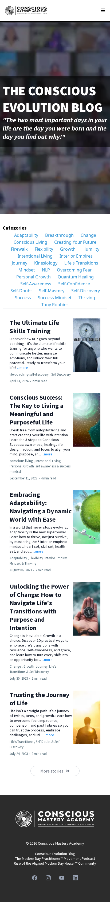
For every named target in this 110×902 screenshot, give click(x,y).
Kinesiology (45, 263)
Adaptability (26, 235)
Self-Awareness (35, 283)
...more (22, 367)
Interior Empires (76, 256)
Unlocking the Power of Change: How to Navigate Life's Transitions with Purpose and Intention (39, 607)
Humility (90, 249)
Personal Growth (33, 276)
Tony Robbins (55, 304)
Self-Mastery (51, 290)
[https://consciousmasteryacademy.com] (26, 11)
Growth (68, 249)
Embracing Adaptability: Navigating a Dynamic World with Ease (41, 506)
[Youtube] (62, 878)
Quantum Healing (76, 276)
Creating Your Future (75, 242)
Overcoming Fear (74, 270)
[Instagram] (48, 878)
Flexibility (44, 249)
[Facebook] (34, 878)
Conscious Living (30, 242)
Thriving (86, 297)
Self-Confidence (74, 283)
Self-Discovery (85, 290)
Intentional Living (35, 256)
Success (23, 297)
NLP (46, 270)
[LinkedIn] (75, 878)
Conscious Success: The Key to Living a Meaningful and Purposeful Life (36, 409)
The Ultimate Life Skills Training (34, 326)
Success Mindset (55, 297)
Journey (19, 263)
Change (88, 235)
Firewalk (19, 249)
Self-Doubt (21, 290)
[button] (102, 10)
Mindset (26, 270)
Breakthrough (59, 235)
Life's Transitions (81, 263)
